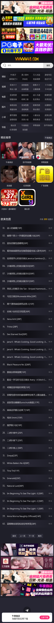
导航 (4, 127)
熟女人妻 (13, 89)
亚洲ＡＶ (13, 85)
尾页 (40, 536)
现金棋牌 (36, 79)
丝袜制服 (25, 89)
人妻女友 (36, 115)
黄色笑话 (36, 119)
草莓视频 (36, 125)
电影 (4, 96)
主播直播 (36, 89)
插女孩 (13, 125)
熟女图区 (36, 109)
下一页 (31, 536)
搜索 (48, 65)
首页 (14, 536)
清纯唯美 (25, 109)
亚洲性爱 (13, 95)
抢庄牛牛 (48, 79)
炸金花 (25, 79)
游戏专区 (48, 75)
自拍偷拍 (25, 85)
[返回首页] (50, 617)
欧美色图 (36, 105)
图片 (4, 107)
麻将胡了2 (13, 79)
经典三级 (25, 99)
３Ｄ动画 (48, 85)
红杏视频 (13, 129)
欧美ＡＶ (36, 85)
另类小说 (25, 119)
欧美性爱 (48, 95)
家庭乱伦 (25, 115)
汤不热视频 (48, 125)
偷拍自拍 (25, 95)
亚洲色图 (25, 105)
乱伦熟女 (36, 99)
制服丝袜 (13, 99)
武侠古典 (48, 115)
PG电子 (13, 75)
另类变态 (48, 99)
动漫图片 (48, 105)
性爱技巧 (48, 119)
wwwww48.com (27, 59)
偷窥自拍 (13, 105)
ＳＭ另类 (48, 89)
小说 (4, 117)
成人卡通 (36, 95)
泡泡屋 (25, 129)
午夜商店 (25, 125)
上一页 (22, 536)
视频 (4, 86)
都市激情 (13, 115)
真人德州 (25, 75)
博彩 (4, 76)
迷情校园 (13, 119)
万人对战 (36, 75)
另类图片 (48, 109)
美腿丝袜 (13, 109)
